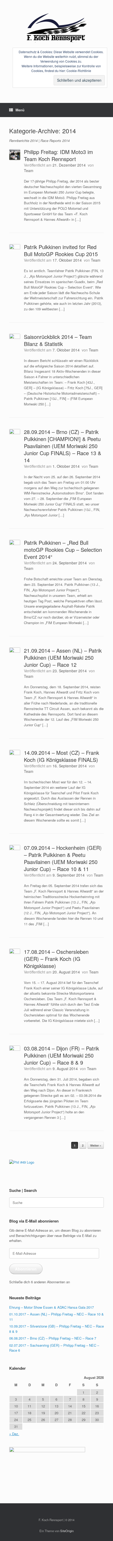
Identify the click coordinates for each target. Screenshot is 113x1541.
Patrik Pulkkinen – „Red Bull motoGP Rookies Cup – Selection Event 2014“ (63, 549)
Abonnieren (26, 1269)
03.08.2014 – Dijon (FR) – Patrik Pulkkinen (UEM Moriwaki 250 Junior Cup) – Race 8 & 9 (61, 1055)
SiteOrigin (67, 1531)
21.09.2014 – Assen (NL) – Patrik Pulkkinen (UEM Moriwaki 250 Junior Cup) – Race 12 (63, 657)
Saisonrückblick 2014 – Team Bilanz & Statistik (58, 340)
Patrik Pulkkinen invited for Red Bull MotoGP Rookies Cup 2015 (61, 250)
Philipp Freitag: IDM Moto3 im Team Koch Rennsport (58, 155)
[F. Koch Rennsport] (56, 27)
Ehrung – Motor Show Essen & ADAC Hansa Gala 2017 (51, 1307)
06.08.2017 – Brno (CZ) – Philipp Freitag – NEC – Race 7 (52, 1338)
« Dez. (14, 1433)
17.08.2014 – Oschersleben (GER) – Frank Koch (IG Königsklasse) (56, 959)
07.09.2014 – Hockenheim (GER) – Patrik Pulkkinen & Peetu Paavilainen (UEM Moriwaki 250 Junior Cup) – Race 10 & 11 (63, 858)
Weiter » (95, 1145)
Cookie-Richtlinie (78, 70)
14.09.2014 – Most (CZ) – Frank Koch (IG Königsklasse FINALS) (61, 756)
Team (28, 170)
